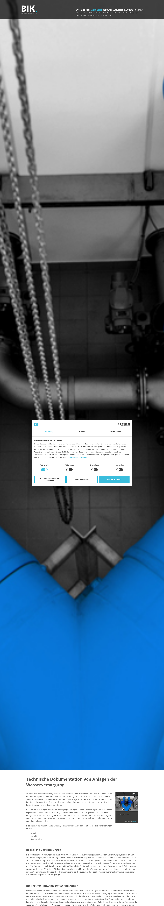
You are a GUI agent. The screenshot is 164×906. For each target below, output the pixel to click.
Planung (90, 13)
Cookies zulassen (114, 479)
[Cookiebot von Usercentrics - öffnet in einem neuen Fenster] (120, 424)
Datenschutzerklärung (78, 457)
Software (107, 10)
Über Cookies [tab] (115, 432)
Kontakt (138, 10)
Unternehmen (83, 10)
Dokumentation (109, 13)
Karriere (128, 10)
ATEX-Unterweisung (104, 15)
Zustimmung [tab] (49, 432)
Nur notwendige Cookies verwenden (50, 479)
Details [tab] (82, 432)
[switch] (69, 469)
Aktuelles (118, 10)
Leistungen (96, 10)
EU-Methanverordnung (85, 15)
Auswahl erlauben (82, 479)
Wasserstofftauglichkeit (128, 13)
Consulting (80, 13)
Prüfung (98, 13)
